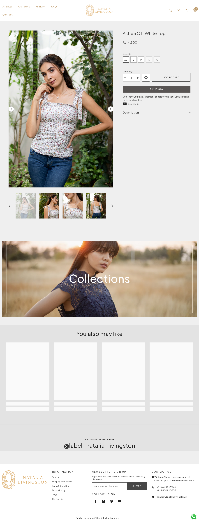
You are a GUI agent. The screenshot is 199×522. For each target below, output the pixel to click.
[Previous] (11, 109)
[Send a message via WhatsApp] (193, 516)
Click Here (180, 96)
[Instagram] (103, 501)
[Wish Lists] (186, 10)
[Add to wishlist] (146, 78)
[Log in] (178, 10)
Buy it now (156, 89)
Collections (99, 278)
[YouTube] (119, 501)
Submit (136, 486)
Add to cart (171, 77)
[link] (99, 334)
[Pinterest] (111, 501)
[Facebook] (95, 501)
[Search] (171, 10)
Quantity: (128, 71)
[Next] (110, 109)
